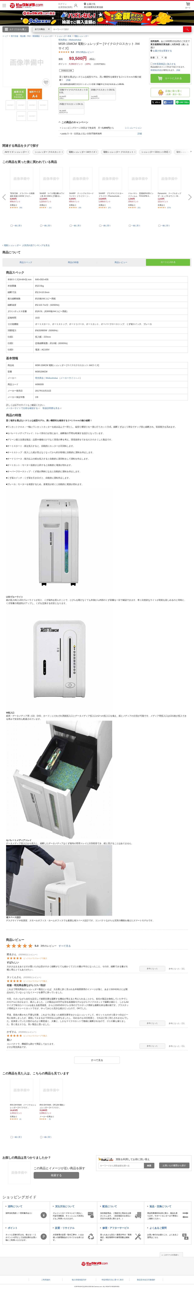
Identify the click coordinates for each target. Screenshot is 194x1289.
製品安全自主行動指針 (146, 1280)
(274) (169, 207)
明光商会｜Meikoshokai (70, 40)
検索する (56, 1175)
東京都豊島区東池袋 (93, 5)
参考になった (152, 969)
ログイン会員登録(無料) (65, 5)
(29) (80, 207)
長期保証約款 (156, 70)
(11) (50, 207)
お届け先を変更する (162, 50)
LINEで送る (184, 102)
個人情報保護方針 (79, 1280)
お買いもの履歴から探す (174, 1165)
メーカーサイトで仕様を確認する (22, 408)
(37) (109, 207)
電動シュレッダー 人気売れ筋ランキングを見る (27, 245)
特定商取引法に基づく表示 (113, 1280)
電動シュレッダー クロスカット (118, 152)
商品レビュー (121, 262)
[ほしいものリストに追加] (46, 82)
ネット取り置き (136, 33)
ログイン (31, 34)
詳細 (68, 80)
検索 (149, 1165)
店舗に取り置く (173, 92)
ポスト (158, 102)
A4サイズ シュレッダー (16, 152)
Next (190, 197)
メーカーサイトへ (68, 378)
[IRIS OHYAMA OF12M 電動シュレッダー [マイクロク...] (53, 1090)
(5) (50, 1119)
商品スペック (26, 262)
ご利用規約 (45, 1280)
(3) (20, 1119)
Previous (4, 197)
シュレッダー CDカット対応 (154, 152)
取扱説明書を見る (51, 408)
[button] (182, 151)
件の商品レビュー (85, 52)
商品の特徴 (73, 262)
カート (188, 8)
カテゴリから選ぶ (17, 29)
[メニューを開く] (4, 5)
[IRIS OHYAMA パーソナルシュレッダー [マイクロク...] (23, 1090)
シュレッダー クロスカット (48, 152)
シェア (170, 102)
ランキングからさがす (84, 33)
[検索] (187, 29)
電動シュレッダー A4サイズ (82, 152)
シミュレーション (133, 128)
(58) (20, 207)
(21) (139, 207)
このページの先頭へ (171, 1255)
